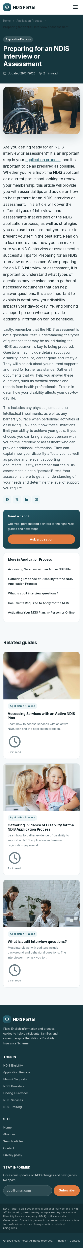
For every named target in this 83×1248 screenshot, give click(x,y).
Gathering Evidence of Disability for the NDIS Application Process (40, 581)
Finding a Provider (15, 1093)
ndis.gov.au (10, 1227)
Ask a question (41, 539)
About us (9, 1134)
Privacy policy (12, 1155)
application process (42, 159)
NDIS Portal (24, 7)
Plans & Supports (15, 1079)
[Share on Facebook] (7, 499)
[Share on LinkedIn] (27, 499)
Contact (8, 1148)
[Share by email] (36, 499)
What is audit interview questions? (33, 593)
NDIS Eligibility (13, 1065)
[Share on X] (17, 499)
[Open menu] (75, 7)
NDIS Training (12, 1107)
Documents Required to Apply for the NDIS (38, 603)
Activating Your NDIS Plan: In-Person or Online (41, 612)
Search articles (13, 1141)
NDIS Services (13, 1100)
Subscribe (67, 1190)
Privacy (61, 1240)
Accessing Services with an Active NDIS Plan (40, 569)
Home (7, 20)
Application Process (29, 20)
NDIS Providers (13, 1086)
